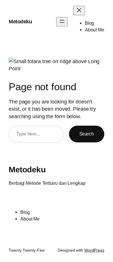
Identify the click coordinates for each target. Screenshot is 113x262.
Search (86, 133)
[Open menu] (62, 22)
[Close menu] (79, 10)
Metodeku (20, 21)
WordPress (94, 250)
